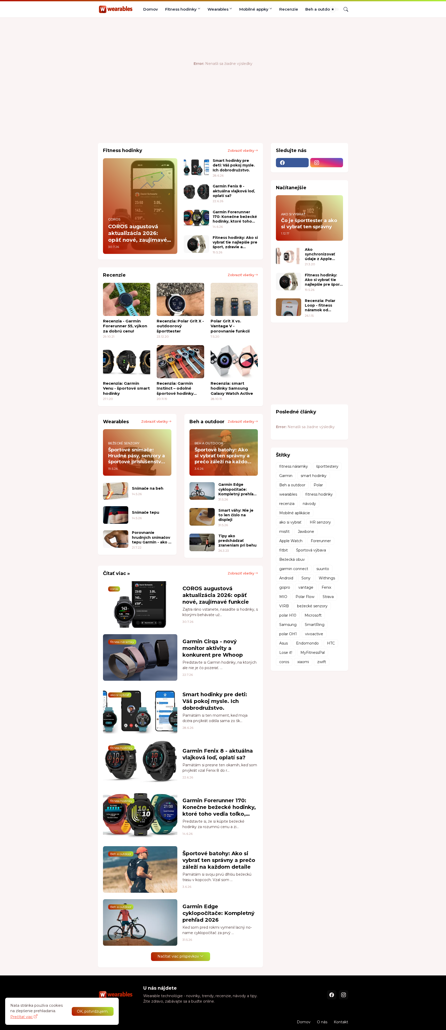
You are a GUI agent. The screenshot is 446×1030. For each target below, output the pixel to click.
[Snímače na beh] (115, 491)
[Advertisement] (192, 122)
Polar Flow (305, 596)
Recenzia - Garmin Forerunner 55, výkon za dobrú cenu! (125, 326)
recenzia (286, 503)
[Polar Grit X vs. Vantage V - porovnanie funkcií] (234, 299)
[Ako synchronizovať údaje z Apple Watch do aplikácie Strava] (288, 256)
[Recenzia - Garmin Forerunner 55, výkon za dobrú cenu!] (126, 299)
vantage (305, 587)
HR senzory (320, 522)
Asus (283, 643)
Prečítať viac (21, 1016)
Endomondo (307, 643)
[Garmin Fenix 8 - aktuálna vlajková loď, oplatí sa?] (196, 192)
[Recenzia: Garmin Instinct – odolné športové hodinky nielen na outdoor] (180, 361)
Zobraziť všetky (241, 150)
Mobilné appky (253, 9)
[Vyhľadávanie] (343, 9)
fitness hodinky (319, 494)
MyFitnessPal (312, 652)
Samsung (288, 624)
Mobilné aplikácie (294, 513)
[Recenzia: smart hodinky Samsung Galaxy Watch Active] (234, 361)
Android (286, 578)
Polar (318, 485)
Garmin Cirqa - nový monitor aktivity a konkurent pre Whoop (212, 648)
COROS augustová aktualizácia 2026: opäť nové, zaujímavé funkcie (215, 595)
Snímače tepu (145, 512)
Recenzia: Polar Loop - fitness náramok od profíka (320, 305)
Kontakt (341, 1022)
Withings (327, 578)
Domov (150, 9)
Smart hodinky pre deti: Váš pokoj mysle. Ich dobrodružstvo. (234, 165)
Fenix (326, 587)
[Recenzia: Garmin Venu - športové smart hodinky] (126, 361)
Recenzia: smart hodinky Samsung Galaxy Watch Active (232, 388)
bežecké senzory (312, 606)
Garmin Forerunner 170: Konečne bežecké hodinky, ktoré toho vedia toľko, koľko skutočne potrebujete (235, 217)
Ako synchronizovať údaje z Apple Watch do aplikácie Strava (324, 254)
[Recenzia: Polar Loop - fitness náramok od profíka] (288, 307)
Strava (328, 596)
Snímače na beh (147, 488)
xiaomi (303, 662)
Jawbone (306, 531)
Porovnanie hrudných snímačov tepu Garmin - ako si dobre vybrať (151, 537)
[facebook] (292, 162)
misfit (284, 531)
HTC (331, 643)
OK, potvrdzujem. (92, 1011)
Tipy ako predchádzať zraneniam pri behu (237, 541)
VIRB (284, 606)
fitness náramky (293, 466)
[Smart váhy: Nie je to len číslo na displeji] (202, 517)
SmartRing (314, 624)
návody (309, 503)
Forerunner (321, 541)
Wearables (218, 9)
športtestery (327, 466)
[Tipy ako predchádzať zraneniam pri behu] (202, 542)
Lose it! (285, 652)
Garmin (285, 475)
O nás (322, 1022)
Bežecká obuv (292, 559)
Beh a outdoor (319, 9)
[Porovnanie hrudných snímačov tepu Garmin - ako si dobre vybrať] (115, 539)
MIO (283, 596)
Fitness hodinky (181, 9)
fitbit (283, 550)
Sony (305, 578)
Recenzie (288, 9)
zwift (321, 662)
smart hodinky (313, 475)
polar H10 (287, 615)
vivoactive (314, 634)
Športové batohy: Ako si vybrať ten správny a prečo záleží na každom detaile (218, 860)
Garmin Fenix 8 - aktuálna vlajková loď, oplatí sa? (234, 191)
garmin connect (293, 568)
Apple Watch (290, 541)
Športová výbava (311, 550)
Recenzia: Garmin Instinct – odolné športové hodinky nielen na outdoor (175, 388)
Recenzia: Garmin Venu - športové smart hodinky (126, 388)
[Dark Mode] (334, 9)
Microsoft (313, 615)
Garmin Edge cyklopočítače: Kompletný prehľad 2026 (237, 489)
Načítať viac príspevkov (178, 956)
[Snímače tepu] (115, 515)
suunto (322, 568)
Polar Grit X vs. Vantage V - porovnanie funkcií (230, 326)
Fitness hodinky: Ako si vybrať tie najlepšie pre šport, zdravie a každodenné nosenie (235, 242)
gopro (284, 587)
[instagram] (326, 162)
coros (284, 662)
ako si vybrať (290, 522)
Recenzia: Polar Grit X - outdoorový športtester (180, 326)
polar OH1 (288, 634)
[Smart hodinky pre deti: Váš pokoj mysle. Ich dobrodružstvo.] (196, 167)
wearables (288, 494)
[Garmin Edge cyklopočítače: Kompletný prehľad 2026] (202, 491)
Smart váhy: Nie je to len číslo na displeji (235, 515)
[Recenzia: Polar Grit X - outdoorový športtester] (180, 299)
